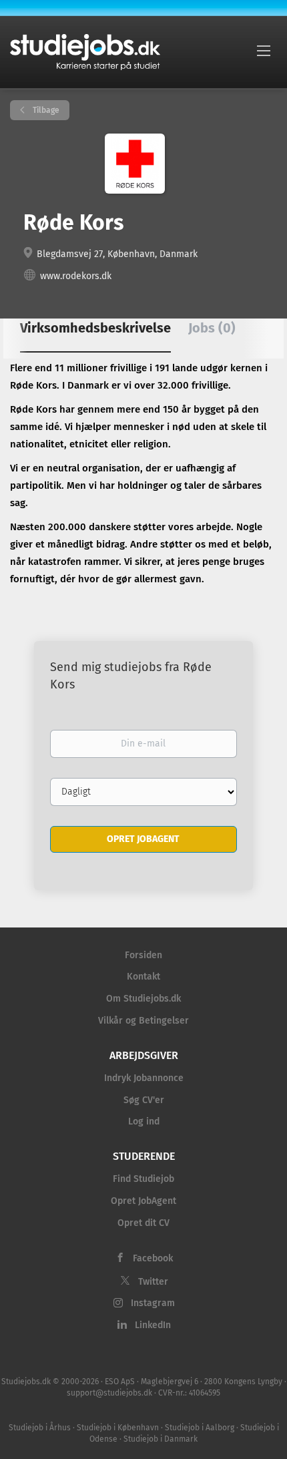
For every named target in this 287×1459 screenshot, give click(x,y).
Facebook (153, 1258)
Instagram (153, 1303)
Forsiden (143, 955)
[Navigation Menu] (263, 50)
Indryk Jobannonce (144, 1078)
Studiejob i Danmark (160, 1439)
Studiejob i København (118, 1427)
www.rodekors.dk (75, 276)
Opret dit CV (143, 1223)
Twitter (153, 1281)
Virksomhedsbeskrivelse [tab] (95, 328)
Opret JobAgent (143, 1201)
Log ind (144, 1121)
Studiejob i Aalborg (199, 1427)
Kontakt (143, 976)
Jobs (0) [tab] (212, 328)
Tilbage (45, 110)
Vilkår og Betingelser (143, 1020)
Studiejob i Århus (40, 1427)
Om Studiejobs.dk (143, 998)
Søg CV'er (143, 1100)
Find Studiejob (143, 1179)
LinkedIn (153, 1325)
